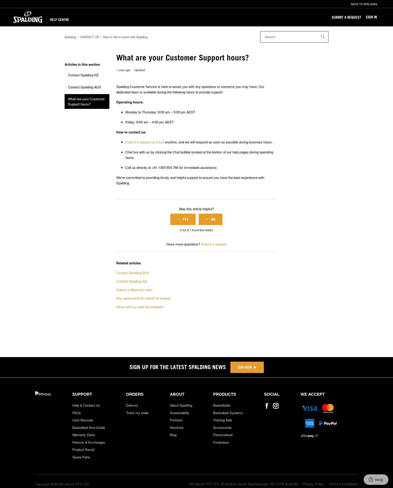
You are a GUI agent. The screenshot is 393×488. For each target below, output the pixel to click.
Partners (176, 420)
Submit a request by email (144, 142)
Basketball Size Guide (88, 427)
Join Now (244, 367)
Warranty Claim (83, 434)
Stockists (177, 427)
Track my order (137, 412)
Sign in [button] (371, 17)
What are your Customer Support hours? (86, 101)
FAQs (76, 412)
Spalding (70, 37)
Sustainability (179, 412)
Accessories (222, 427)
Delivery (132, 405)
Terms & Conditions (343, 483)
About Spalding (181, 405)
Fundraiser (221, 442)
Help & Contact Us (86, 405)
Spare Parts (81, 457)
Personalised (222, 434)
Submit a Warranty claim (134, 289)
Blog (173, 434)
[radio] (183, 219)
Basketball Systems (228, 412)
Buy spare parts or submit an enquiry (143, 298)
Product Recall (83, 449)
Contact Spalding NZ (83, 75)
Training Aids (222, 420)
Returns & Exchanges (88, 442)
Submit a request (346, 17)
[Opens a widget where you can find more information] (375, 480)
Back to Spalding (364, 4)
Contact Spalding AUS (84, 87)
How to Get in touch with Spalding (125, 37)
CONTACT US (89, 37)
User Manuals (82, 420)
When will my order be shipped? (140, 306)
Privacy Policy (313, 483)
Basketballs (221, 405)
